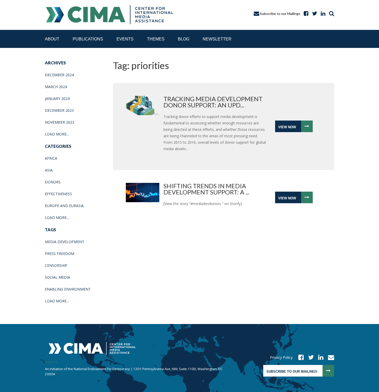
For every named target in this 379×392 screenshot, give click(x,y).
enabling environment (68, 289)
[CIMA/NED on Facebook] (299, 357)
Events (125, 39)
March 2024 (56, 86)
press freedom (59, 253)
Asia (49, 170)
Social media (57, 277)
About (52, 39)
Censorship (56, 265)
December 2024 (59, 74)
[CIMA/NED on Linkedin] (319, 357)
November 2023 (59, 122)
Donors (53, 182)
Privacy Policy (281, 357)
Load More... (57, 134)
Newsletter (217, 39)
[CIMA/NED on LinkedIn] (321, 13)
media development (64, 241)
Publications (88, 39)
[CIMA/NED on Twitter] (309, 357)
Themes (155, 39)
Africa (51, 158)
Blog (183, 39)
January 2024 (57, 98)
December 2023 (59, 110)
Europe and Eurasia (64, 205)
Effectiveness (58, 193)
